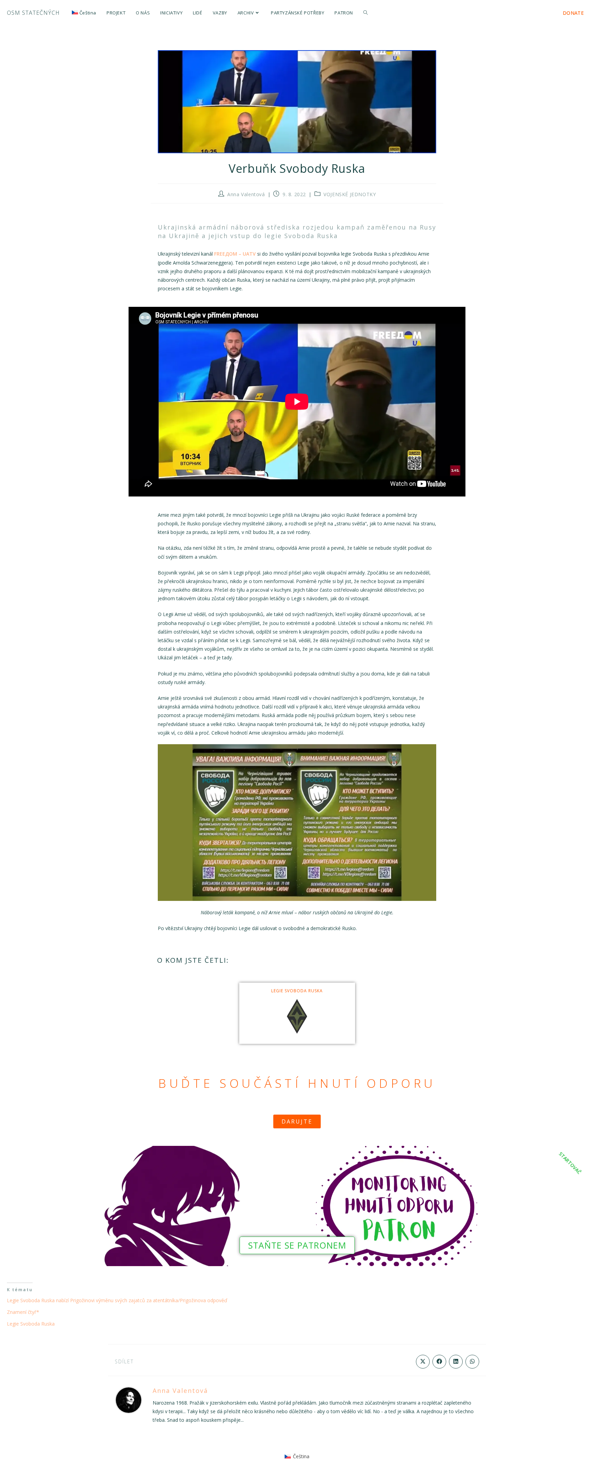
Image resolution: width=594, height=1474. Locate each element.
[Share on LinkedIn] (456, 1362)
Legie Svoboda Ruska (297, 991)
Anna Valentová (246, 194)
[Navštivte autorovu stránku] (128, 1399)
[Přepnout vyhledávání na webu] (365, 13)
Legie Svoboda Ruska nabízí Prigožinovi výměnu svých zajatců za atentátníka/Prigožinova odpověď (117, 1300)
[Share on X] (423, 1362)
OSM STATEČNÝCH (33, 12)
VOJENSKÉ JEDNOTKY (349, 194)
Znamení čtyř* (23, 1312)
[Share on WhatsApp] (472, 1362)
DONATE (573, 13)
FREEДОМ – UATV (235, 253)
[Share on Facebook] (439, 1362)
